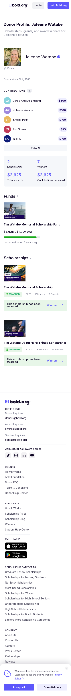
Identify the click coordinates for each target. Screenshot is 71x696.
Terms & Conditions (16, 487)
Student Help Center (17, 529)
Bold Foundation (15, 477)
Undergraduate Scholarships (22, 603)
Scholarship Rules (15, 513)
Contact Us (11, 640)
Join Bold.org (58, 5)
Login (38, 5)
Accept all (19, 687)
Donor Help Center (16, 492)
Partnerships (12, 656)
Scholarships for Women (19, 593)
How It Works (13, 471)
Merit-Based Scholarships (20, 587)
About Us (10, 635)
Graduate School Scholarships (23, 571)
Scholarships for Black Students (24, 614)
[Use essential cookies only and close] (67, 668)
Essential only (52, 687)
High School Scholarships (20, 609)
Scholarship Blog (15, 518)
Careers (10, 645)
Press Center (13, 650)
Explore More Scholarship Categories (27, 619)
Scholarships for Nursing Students (25, 577)
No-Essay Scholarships (19, 582)
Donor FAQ (11, 482)
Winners (10, 524)
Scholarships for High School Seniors (27, 598)
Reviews (10, 661)
